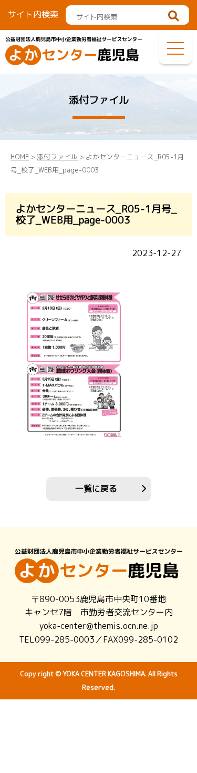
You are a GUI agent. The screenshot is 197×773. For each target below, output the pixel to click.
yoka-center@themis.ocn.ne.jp (98, 626)
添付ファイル (57, 156)
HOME (20, 156)
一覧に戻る (96, 488)
